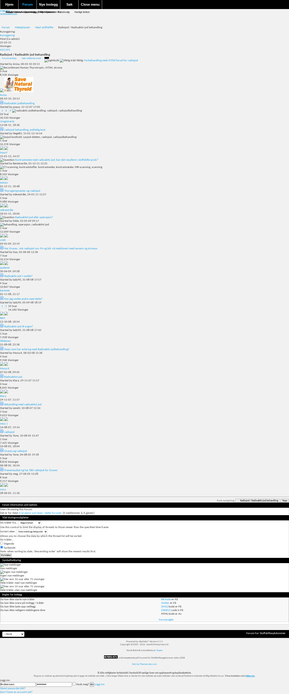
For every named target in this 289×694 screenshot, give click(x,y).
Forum (27, 4)
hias (15, 252)
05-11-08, (10, 294)
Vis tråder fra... (9, 522)
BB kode (166, 599)
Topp (284, 501)
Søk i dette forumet (31, 58)
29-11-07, (10, 399)
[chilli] (6, 236)
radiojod (9, 432)
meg (15, 473)
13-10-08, (10, 321)
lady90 (17, 279)
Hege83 (17, 133)
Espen (160, 650)
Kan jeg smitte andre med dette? (23, 298)
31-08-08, (10, 344)
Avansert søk (28, 12)
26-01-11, (10, 213)
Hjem (9, 4)
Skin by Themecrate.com (144, 664)
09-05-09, (10, 243)
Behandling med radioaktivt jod (23, 404)
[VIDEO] (165, 610)
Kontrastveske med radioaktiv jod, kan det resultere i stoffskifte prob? (56, 159)
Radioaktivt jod (13, 376)
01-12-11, (10, 186)
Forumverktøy (9, 58)
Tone (16, 435)
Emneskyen (44, 12)
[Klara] (6, 392)
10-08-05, (10, 446)
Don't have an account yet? (16, 692)
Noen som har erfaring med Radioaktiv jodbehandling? (36, 349)
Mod (3, 39)
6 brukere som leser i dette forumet (40, 513)
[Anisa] (18, 91)
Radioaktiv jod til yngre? (18, 326)
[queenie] (6, 264)
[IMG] (164, 606)
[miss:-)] (6, 420)
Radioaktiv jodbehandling (19, 103)
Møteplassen (22, 27)
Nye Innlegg (48, 4)
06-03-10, (10, 98)
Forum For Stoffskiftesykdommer (266, 633)
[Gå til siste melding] (2, 91)
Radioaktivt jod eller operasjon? (34, 217)
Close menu (90, 4)
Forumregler (166, 619)
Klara (16, 380)
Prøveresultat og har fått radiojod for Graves (30, 470)
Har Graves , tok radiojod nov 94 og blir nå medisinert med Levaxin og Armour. (51, 248)
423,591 (5, 49)
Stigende (8, 543)
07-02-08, (10, 372)
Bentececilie (20, 163)
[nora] (6, 485)
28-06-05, (10, 493)
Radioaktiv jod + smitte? (18, 276)
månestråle (19, 194)
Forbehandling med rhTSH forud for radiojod (111, 60)
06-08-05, (10, 465)
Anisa (16, 64)
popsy (16, 107)
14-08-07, (10, 427)
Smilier (165, 603)
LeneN (16, 408)
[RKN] (6, 314)
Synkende (9, 547)
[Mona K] (6, 365)
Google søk (12, 12)
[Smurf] (6, 149)
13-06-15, (10, 125)
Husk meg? (82, 684)
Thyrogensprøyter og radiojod (22, 190)
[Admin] (6, 179)
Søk (69, 4)
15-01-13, (10, 156)
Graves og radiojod (15, 451)
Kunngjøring (7, 35)
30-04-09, (10, 271)
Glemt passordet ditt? (13, 688)
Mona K (17, 353)
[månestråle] (6, 206)
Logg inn (100, 684)
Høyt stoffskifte (44, 27)
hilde (16, 221)
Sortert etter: (8, 531)
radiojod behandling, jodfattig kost (24, 129)
